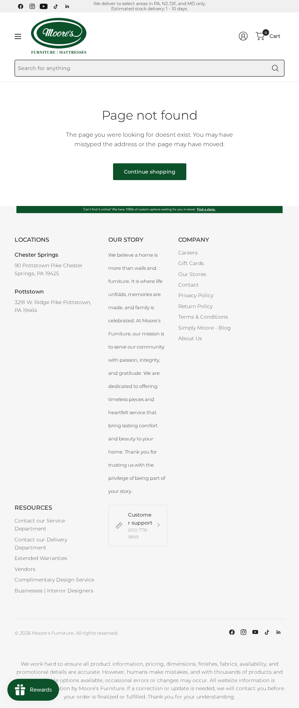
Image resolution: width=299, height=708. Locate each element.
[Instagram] (32, 6)
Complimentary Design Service (54, 579)
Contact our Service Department (40, 524)
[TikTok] (55, 6)
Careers (188, 252)
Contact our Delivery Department (41, 543)
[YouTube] (44, 6)
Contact (188, 284)
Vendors (25, 569)
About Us (190, 338)
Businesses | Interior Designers (54, 590)
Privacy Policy (195, 295)
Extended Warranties (41, 558)
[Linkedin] (67, 6)
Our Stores (192, 274)
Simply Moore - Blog (204, 327)
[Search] (275, 68)
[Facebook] (20, 6)
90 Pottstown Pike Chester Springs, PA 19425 (49, 269)
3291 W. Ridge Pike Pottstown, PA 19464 (53, 306)
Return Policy (195, 306)
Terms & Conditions (203, 317)
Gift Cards (191, 263)
